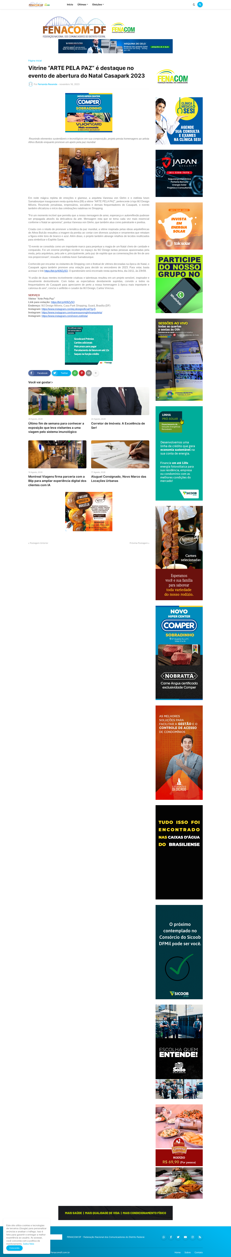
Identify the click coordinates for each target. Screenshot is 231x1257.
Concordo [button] (14, 1248)
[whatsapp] (164, 1237)
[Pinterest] (82, 373)
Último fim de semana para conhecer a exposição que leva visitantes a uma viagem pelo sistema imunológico (56, 428)
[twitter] (178, 1237)
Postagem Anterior (39, 543)
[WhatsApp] (75, 373)
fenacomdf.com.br (60, 1252)
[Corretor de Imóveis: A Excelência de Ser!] (120, 401)
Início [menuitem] (70, 4)
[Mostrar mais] (96, 373)
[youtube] (185, 1237)
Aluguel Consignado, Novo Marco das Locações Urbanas (118, 479)
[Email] (89, 373)
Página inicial (35, 61)
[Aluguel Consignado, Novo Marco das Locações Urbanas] (120, 454)
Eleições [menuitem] (97, 4)
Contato (199, 1252)
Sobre (187, 1252)
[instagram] (192, 1237)
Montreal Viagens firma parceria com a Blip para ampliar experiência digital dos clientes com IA (57, 481)
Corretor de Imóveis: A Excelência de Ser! (118, 426)
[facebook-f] (171, 1237)
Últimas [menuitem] (81, 4)
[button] (193, 4)
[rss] (200, 1237)
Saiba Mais (28, 1243)
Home (178, 1252)
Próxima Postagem (139, 543)
